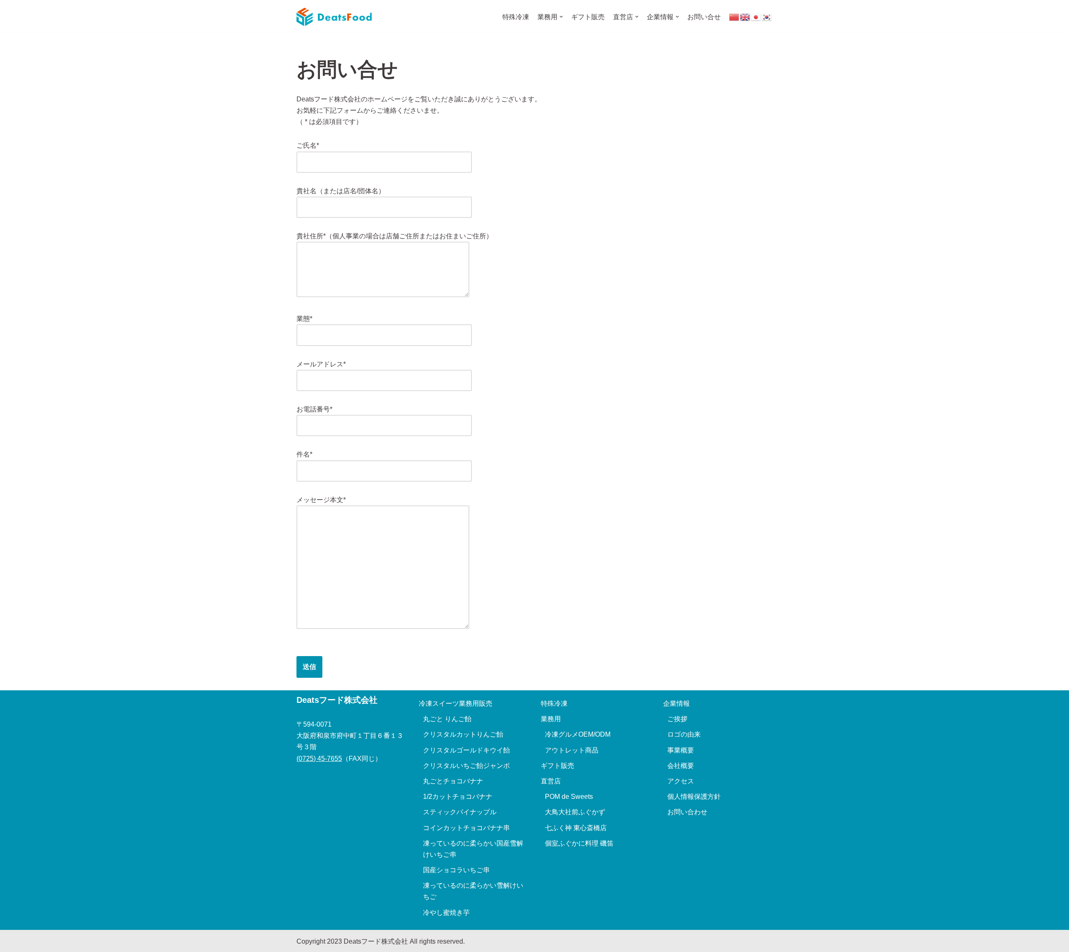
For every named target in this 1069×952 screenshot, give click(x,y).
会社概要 (680, 765)
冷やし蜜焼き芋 (446, 912)
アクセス (680, 781)
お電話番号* (314, 409)
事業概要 (680, 750)
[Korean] (767, 16)
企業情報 (676, 703)
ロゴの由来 (684, 734)
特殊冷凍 (515, 16)
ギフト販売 (588, 16)
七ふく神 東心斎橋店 (576, 827)
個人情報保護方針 (694, 796)
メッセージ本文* (321, 499)
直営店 (551, 781)
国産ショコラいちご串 (456, 870)
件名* (304, 454)
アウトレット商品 (571, 750)
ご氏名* (307, 145)
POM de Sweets (569, 796)
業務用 (551, 718)
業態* (304, 318)
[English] (745, 16)
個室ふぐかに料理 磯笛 (579, 843)
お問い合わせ (687, 812)
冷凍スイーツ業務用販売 (455, 703)
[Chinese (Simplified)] (734, 16)
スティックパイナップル (460, 812)
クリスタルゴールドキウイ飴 (466, 750)
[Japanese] (756, 16)
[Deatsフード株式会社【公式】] (334, 17)
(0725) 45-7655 (319, 758)
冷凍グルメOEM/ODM (577, 734)
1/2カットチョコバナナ (457, 796)
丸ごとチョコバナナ (453, 781)
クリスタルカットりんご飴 (463, 734)
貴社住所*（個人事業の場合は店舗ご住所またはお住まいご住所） (394, 236)
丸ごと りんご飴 (447, 718)
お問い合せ (704, 16)
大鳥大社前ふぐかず (575, 812)
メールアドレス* (321, 364)
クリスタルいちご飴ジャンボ (466, 765)
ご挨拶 (677, 718)
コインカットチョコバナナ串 (466, 827)
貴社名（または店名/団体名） (340, 190)
